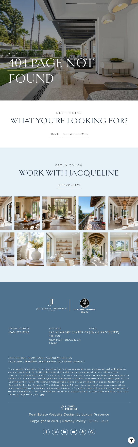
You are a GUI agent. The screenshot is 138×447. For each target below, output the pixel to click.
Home (54, 133)
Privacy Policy (74, 421)
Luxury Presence (95, 414)
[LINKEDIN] (64, 432)
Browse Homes (75, 133)
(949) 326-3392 (18, 332)
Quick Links (98, 421)
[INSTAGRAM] (55, 432)
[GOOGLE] (91, 432)
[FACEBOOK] (46, 432)
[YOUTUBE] (73, 432)
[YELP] (82, 432)
